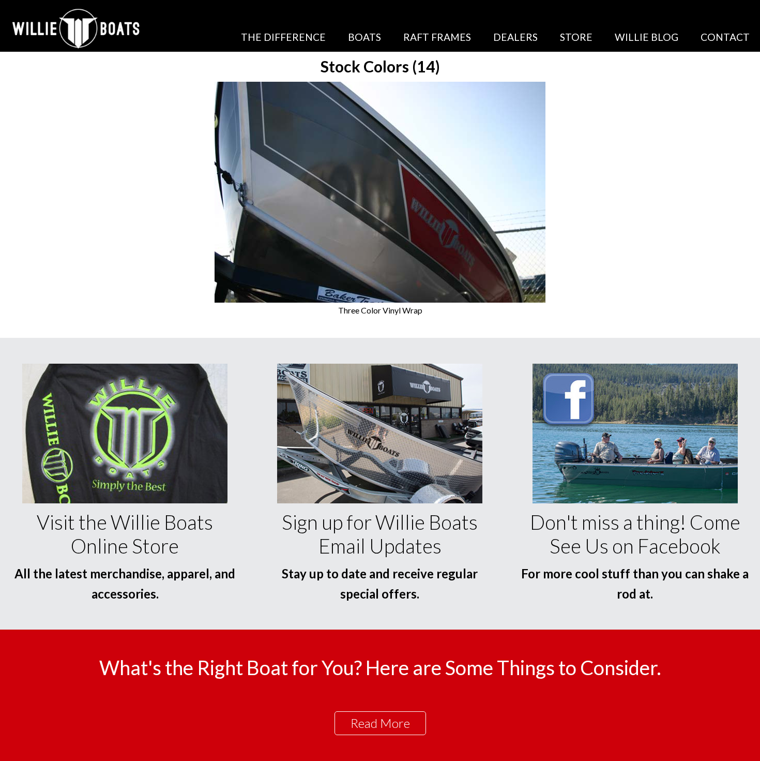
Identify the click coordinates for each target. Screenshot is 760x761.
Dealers (515, 37)
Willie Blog (646, 37)
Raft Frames (437, 37)
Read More (380, 722)
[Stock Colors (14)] (380, 299)
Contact (725, 37)
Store (576, 37)
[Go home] (77, 28)
